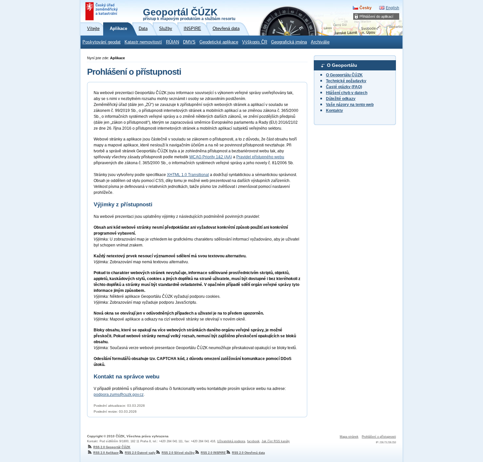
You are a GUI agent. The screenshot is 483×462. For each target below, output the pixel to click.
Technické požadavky (346, 81)
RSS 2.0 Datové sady (140, 452)
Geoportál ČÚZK (189, 14)
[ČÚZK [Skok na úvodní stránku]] (102, 11)
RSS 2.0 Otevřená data (248, 452)
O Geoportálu (342, 65)
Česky (365, 8)
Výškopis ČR (254, 42)
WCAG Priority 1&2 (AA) (210, 157)
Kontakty (334, 110)
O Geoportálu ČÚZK (344, 75)
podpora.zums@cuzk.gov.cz (119, 394)
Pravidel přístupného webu (260, 157)
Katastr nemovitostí (143, 42)
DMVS (189, 42)
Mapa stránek (349, 436)
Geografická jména (289, 42)
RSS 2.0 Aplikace (106, 452)
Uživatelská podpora (231, 441)
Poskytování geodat (101, 42)
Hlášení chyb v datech (346, 92)
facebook (253, 441)
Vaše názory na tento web (350, 104)
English (392, 8)
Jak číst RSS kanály (276, 441)
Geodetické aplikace (218, 42)
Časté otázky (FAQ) (344, 87)
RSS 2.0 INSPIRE (213, 452)
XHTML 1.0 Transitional (188, 174)
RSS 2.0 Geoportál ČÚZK (111, 447)
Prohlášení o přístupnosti (379, 436)
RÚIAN (172, 42)
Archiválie (320, 42)
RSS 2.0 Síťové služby (178, 452)
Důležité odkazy (341, 98)
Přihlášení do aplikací (376, 16)
